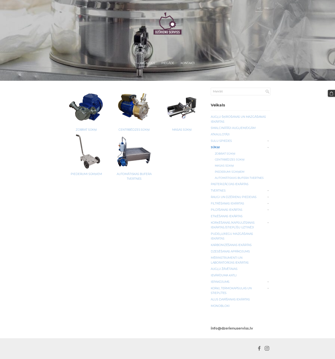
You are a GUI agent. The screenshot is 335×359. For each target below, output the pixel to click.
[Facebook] (259, 348)
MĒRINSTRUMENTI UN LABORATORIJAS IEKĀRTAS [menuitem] (230, 260)
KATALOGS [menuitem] (147, 63)
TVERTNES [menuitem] (218, 190)
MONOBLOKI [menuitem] (220, 306)
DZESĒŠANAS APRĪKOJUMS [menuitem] (230, 251)
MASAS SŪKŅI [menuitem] (224, 165)
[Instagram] (266, 348)
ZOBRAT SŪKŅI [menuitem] (225, 153)
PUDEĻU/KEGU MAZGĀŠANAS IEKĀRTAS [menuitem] (232, 236)
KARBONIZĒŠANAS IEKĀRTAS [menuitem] (231, 245)
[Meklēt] (267, 91)
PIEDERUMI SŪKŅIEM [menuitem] (229, 171)
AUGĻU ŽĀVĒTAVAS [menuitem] (224, 269)
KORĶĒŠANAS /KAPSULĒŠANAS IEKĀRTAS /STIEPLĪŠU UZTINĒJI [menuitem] (233, 225)
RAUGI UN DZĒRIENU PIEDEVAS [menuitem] (233, 197)
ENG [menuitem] (267, 8)
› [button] (268, 140)
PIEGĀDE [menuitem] (167, 63)
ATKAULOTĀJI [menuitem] (220, 134)
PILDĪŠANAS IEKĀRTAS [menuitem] (226, 209)
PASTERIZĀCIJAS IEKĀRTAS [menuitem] (229, 184)
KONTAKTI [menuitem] (188, 63)
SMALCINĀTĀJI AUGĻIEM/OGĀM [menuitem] (233, 128)
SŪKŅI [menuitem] (215, 147)
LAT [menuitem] (259, 8)
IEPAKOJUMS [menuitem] (220, 281)
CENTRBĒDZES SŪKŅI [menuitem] (230, 159)
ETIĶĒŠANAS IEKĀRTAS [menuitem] (227, 216)
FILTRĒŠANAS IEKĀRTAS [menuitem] (227, 203)
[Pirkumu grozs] (331, 93)
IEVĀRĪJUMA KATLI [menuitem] (224, 275)
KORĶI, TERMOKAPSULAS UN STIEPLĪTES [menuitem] (231, 291)
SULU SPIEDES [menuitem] (221, 141)
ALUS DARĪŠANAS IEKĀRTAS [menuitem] (230, 299)
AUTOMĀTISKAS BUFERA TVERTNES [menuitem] (239, 178)
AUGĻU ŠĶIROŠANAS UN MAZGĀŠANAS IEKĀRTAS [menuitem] (238, 119)
